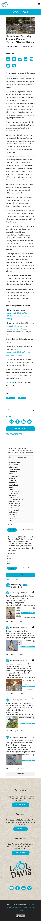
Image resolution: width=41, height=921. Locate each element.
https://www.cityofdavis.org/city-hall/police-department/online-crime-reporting (18, 316)
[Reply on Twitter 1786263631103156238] (8, 654)
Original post (10, 382)
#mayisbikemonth (12, 712)
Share (12, 530)
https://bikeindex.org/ (15, 326)
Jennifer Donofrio (13, 46)
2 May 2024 (23, 700)
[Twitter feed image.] (20, 613)
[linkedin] (23, 421)
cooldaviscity (14, 593)
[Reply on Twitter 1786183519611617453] (8, 731)
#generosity (14, 743)
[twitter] (29, 421)
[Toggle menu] (39, 5)
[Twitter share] (13, 59)
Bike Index (10, 398)
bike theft (22, 398)
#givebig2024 (11, 603)
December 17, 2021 (27, 46)
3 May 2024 (23, 592)
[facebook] (17, 421)
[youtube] (11, 421)
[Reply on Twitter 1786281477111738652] (8, 621)
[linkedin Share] (25, 59)
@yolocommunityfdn (13, 675)
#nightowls (20, 603)
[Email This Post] (19, 59)
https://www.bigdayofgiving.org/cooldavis (20, 605)
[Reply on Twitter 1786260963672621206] (8, 694)
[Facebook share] (8, 59)
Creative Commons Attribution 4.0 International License (20, 907)
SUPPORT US (20, 429)
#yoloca (16, 600)
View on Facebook (28, 529)
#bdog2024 (23, 600)
